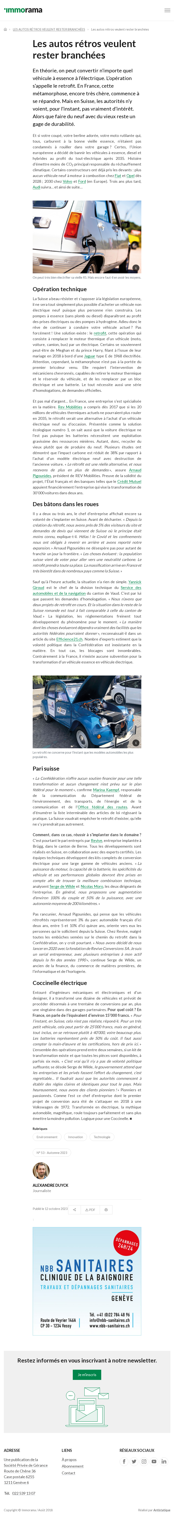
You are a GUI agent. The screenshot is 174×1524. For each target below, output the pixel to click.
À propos (69, 1459)
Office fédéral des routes (102, 807)
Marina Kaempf (106, 789)
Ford (82, 181)
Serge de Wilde (62, 886)
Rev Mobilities (70, 407)
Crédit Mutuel (129, 481)
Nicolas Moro (92, 886)
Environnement (47, 1137)
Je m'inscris (87, 1374)
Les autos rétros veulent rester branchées (49, 29)
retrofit (100, 333)
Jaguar (89, 356)
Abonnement (73, 1466)
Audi (36, 187)
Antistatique (161, 1510)
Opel (130, 175)
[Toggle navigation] (167, 10)
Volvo (67, 181)
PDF (91, 1210)
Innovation (75, 1137)
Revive (96, 840)
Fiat (118, 175)
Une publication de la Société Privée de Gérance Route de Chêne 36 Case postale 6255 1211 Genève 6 (26, 1471)
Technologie (102, 1137)
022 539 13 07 (23, 1493)
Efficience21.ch (69, 639)
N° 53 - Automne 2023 (52, 1153)
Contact (68, 1473)
